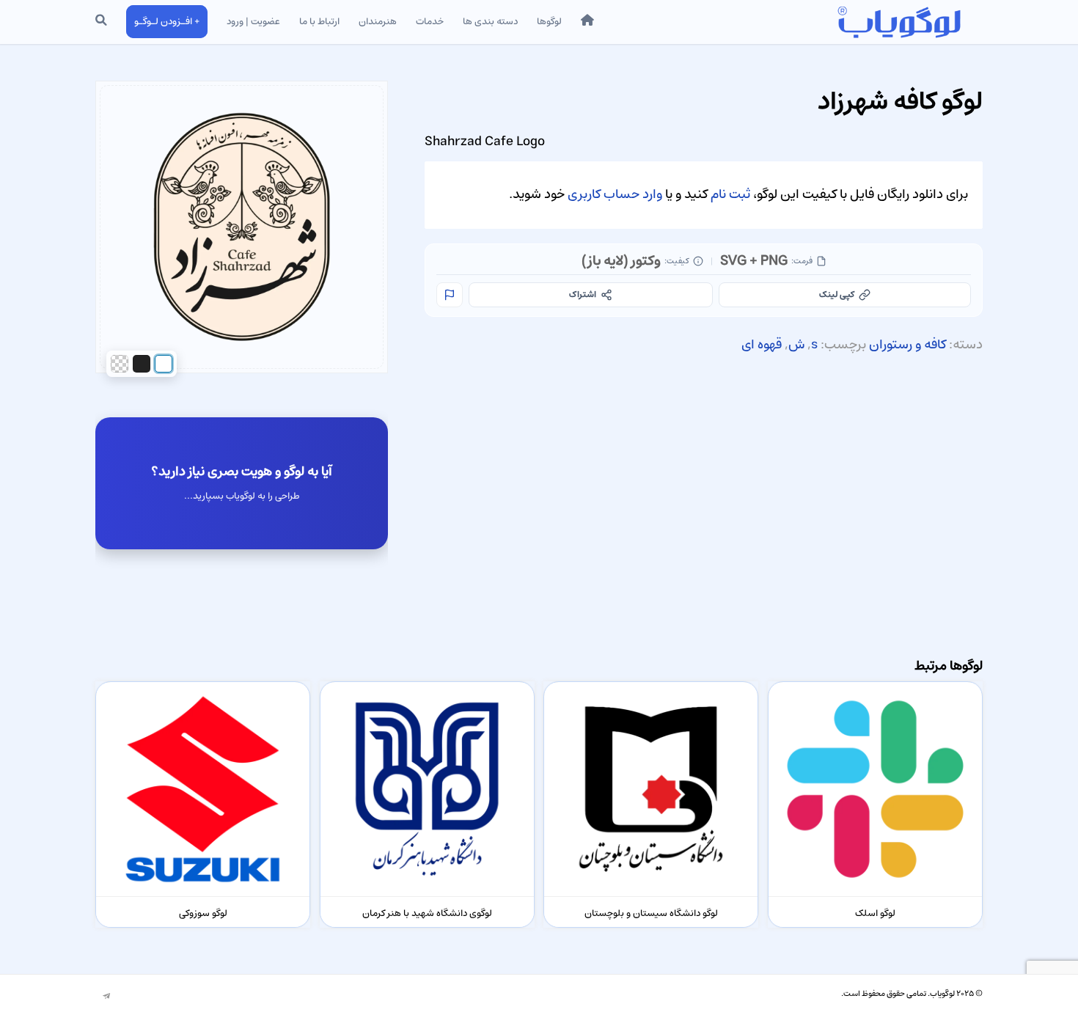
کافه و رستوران (907, 344)
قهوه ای (761, 344)
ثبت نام (730, 194)
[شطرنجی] (119, 364)
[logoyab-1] (899, 22)
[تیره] (141, 364)
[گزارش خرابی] (449, 294)
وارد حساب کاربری (615, 194)
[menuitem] (587, 22)
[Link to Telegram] (106, 997)
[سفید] (163, 364)
